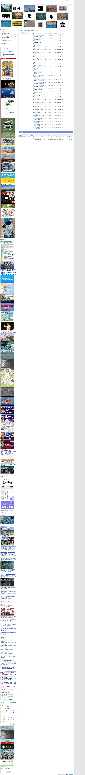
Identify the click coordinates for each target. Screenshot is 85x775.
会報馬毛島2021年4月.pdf (37, 139)
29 (8, 712)
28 (6, 712)
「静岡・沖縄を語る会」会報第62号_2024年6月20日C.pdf (39, 76)
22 (13, 717)
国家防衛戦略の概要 (5, 454)
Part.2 (4, 512)
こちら (11, 699)
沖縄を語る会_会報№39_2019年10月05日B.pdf (39, 107)
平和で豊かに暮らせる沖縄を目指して (8, 649)
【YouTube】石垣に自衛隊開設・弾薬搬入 (8, 332)
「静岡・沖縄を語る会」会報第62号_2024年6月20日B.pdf (39, 68)
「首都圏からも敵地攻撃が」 (9, 653)
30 (9, 712)
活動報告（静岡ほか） (6, 33)
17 (4, 717)
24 (4, 719)
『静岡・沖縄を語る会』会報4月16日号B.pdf (39, 94)
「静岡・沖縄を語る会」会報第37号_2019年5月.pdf (39, 57)
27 (4, 712)
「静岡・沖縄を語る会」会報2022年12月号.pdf (39, 44)
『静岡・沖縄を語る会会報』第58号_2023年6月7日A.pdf (39, 104)
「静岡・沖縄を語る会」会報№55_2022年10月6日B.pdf (39, 54)
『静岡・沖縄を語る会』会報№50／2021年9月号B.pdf (39, 100)
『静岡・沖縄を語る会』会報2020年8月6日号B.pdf (39, 86)
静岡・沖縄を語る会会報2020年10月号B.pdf (38, 119)
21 (11, 717)
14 (11, 715)
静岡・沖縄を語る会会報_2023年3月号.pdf (38, 128)
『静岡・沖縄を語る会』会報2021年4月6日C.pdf (39, 92)
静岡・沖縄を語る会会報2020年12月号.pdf (38, 122)
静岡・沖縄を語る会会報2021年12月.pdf (38, 125)
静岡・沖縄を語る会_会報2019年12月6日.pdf (38, 113)
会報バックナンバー (5, 34)
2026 (8, 706)
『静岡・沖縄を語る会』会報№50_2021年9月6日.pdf (39, 97)
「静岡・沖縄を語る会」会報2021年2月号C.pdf (39, 42)
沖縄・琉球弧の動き (5, 37)
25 (6, 719)
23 (3, 719)
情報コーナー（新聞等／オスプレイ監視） (9, 36)
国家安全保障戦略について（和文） (7, 453)
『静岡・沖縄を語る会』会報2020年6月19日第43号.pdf (39, 83)
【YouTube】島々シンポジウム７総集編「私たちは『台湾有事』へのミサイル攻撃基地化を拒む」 (8, 559)
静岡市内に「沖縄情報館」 (6, 162)
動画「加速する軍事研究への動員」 (7, 351)
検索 (72, 4)
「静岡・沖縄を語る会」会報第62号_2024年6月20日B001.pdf (39, 72)
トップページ (4, 31)
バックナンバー (24, 34)
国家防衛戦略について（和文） (7, 455)
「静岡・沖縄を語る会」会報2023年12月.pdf (39, 47)
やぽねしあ (51, 35)
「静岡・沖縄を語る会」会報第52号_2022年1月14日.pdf (39, 61)
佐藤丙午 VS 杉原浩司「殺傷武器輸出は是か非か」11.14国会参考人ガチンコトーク (8, 270)
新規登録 (67, 0)
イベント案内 (4, 43)
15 (13, 715)
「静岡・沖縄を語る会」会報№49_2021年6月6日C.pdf (39, 50)
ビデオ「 (3, 686)
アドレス (21, 32)
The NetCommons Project (69, 774)
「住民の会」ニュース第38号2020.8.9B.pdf (38, 137)
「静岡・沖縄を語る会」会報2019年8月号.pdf (39, 36)
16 (3, 717)
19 (8, 717)
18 (6, 717)
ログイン (71, 0)
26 (3, 712)
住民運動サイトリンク (6, 39)
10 (4, 715)
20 (9, 717)
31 (11, 712)
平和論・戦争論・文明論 (6, 40)
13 (9, 715)
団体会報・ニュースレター (25, 136)
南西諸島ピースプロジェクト (7, 689)
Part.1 (1, 512)
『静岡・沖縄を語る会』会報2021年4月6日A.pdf (39, 89)
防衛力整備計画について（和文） (7, 457)
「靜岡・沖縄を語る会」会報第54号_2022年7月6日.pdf (39, 80)
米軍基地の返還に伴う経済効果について (8, 642)
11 (6, 715)
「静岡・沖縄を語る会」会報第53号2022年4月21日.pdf (39, 64)
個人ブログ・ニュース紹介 (6, 44)
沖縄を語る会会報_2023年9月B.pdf (39, 110)
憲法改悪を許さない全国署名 (7, 184)
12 (8, 715)
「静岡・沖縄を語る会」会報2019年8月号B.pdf (39, 39)
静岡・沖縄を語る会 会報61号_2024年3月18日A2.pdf (39, 116)
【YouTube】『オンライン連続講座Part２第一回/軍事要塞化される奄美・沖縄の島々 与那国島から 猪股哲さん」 (7, 570)
